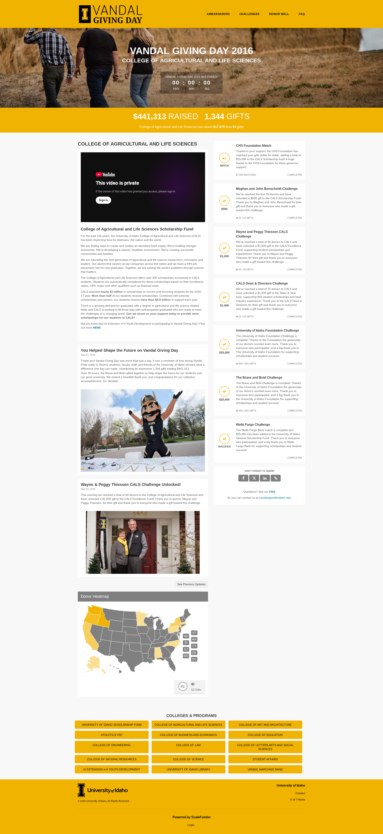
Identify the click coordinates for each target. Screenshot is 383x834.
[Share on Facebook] (243, 478)
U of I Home (297, 799)
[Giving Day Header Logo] (111, 14)
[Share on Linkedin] (265, 478)
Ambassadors (218, 14)
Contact (300, 793)
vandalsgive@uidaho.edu (275, 497)
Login (191, 824)
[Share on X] (254, 478)
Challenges (249, 14)
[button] (276, 478)
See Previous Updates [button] (191, 584)
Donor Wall (279, 14)
